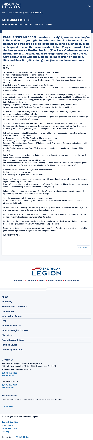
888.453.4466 (10, 373)
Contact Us (9, 375)
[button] (84, 6)
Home (3, 13)
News (26, 13)
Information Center (15, 13)
